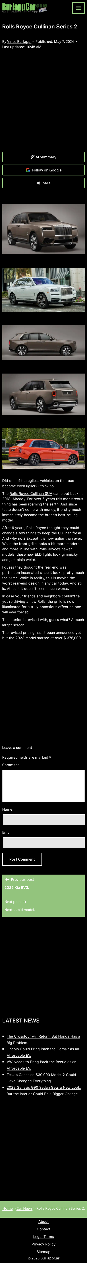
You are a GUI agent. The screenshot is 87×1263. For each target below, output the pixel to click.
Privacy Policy (44, 1244)
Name (7, 809)
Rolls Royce (36, 527)
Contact (43, 1229)
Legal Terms (43, 1236)
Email (6, 832)
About (43, 1221)
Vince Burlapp (19, 41)
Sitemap (43, 1251)
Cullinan (65, 533)
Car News (25, 1208)
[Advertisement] (43, 104)
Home (7, 1208)
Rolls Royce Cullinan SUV (31, 493)
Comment (10, 764)
